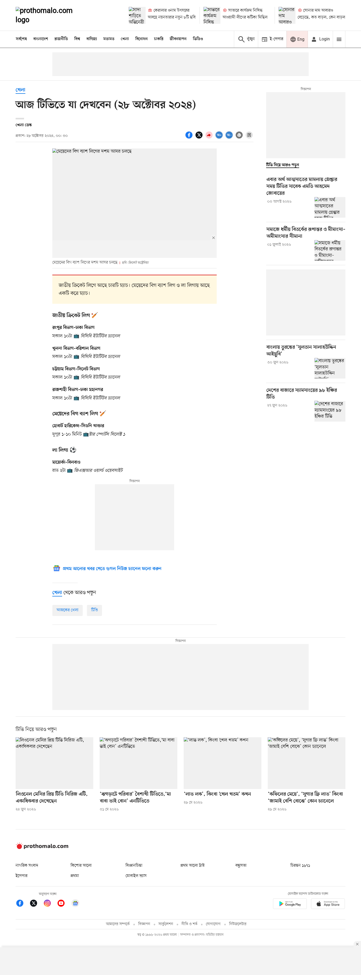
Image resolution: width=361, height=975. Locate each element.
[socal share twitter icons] (200, 138)
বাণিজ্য (91, 39)
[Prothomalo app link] (289, 904)
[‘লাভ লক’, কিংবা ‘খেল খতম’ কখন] (222, 763)
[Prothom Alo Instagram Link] (50, 904)
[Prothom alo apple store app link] (328, 904)
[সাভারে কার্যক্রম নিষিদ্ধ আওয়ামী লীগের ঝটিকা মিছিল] (211, 15)
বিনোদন (141, 39)
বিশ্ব (77, 39)
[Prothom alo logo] (42, 848)
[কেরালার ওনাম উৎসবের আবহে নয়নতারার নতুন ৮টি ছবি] (137, 15)
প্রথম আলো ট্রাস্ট (193, 866)
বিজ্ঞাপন (144, 924)
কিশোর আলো (81, 866)
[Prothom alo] (51, 15)
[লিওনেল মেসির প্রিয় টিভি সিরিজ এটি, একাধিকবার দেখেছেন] (54, 763)
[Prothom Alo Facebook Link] (22, 904)
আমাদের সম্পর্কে (118, 924)
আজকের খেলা (67, 610)
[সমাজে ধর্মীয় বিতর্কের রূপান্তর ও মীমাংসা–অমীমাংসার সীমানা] (329, 250)
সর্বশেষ (21, 39)
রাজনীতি (61, 39)
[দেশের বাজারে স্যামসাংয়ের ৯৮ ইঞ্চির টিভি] (329, 411)
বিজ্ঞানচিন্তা (134, 866)
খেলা (125, 39)
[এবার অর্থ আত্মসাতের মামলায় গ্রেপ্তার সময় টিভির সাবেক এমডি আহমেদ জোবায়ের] (329, 207)
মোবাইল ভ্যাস (136, 876)
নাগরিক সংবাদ (27, 866)
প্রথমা (75, 876)
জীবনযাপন (178, 39)
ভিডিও (198, 39)
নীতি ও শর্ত (189, 924)
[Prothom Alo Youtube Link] (64, 904)
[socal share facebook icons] (190, 138)
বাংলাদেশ (40, 39)
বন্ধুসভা (241, 866)
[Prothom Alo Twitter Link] (36, 904)
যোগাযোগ (213, 924)
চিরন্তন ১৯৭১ (300, 866)
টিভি (94, 610)
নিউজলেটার (238, 924)
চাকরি (158, 39)
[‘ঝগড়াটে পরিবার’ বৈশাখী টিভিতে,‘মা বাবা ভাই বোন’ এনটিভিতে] (138, 763)
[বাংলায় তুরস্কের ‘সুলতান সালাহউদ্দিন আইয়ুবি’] (329, 368)
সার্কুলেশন (166, 924)
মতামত (108, 39)
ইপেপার (21, 876)
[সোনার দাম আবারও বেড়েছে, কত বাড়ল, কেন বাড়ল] (287, 15)
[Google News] (75, 904)
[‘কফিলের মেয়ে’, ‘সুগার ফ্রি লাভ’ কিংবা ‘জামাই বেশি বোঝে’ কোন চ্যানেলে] (306, 763)
